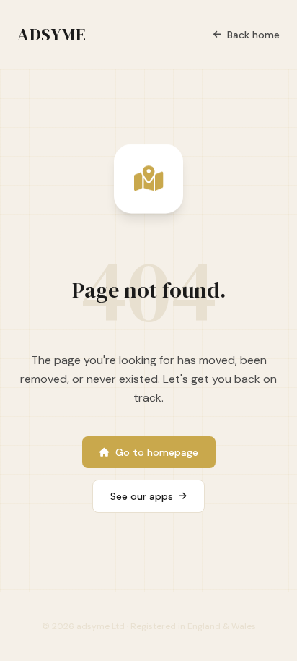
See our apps (141, 496)
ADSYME (52, 34)
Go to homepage (156, 452)
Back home (253, 34)
